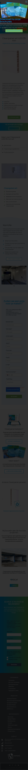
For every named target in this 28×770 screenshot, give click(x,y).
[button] (26, 1)
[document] (14, 385)
